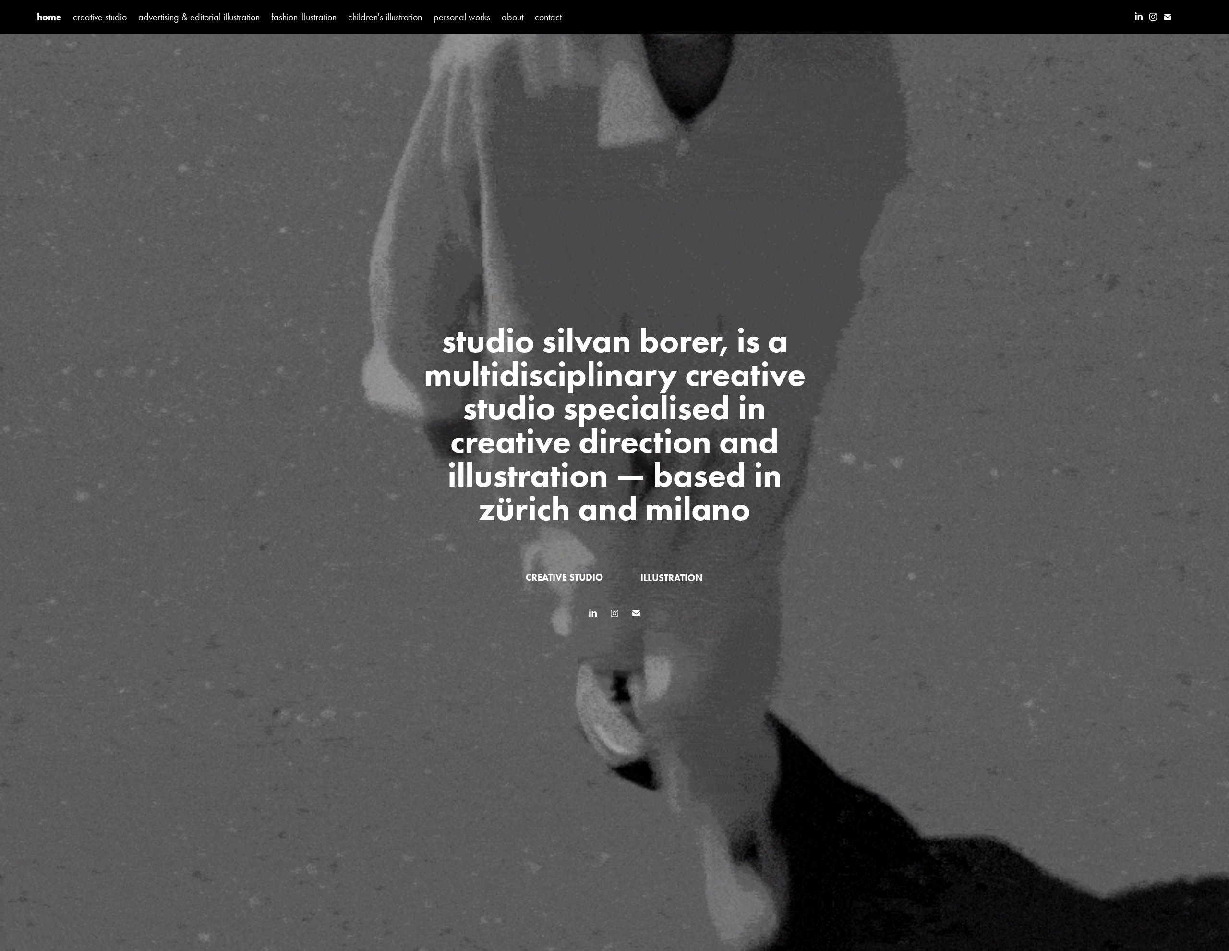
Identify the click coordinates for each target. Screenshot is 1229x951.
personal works (462, 17)
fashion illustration (304, 17)
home (49, 17)
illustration (671, 578)
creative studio (100, 17)
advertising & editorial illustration (199, 17)
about (512, 17)
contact (548, 17)
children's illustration (385, 17)
